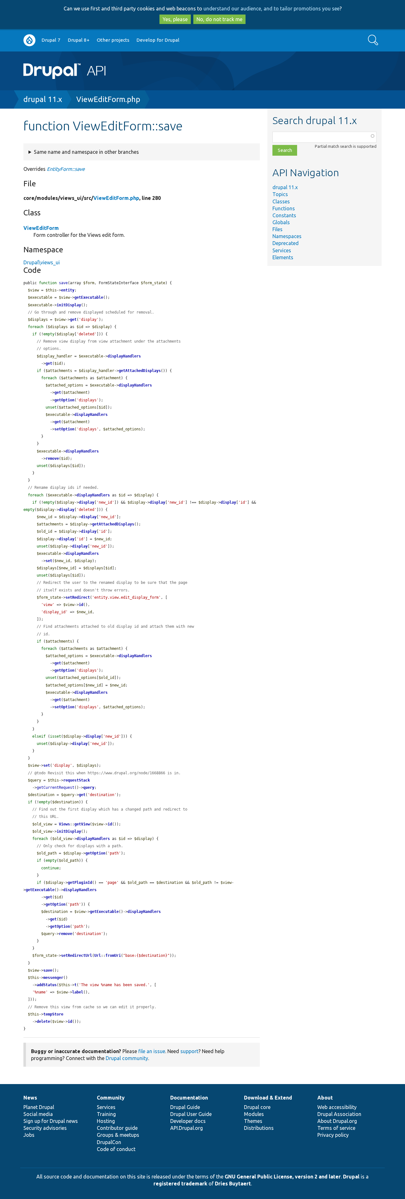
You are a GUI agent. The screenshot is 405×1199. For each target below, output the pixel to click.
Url (97, 955)
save (47, 970)
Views (64, 824)
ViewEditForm (41, 228)
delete (43, 1021)
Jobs (28, 1135)
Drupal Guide (185, 1107)
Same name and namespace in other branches (86, 152)
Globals (281, 222)
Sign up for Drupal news (50, 1121)
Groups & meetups (118, 1135)
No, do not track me (219, 19)
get (73, 319)
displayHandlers (124, 356)
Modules (254, 1114)
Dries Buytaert (233, 1183)
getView (82, 824)
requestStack (76, 780)
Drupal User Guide (191, 1114)
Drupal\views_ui (41, 262)
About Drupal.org (337, 1121)
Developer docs (188, 1121)
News (30, 1097)
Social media (38, 1114)
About (325, 1097)
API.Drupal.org (186, 1128)
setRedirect (77, 597)
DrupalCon (109, 1142)
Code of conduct (116, 1149)
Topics (280, 194)
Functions (283, 208)
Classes (281, 201)
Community (111, 1097)
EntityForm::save (66, 169)
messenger (53, 977)
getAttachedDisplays (140, 371)
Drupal (351, 1176)
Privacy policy (333, 1135)
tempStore (53, 1014)
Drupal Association (339, 1114)
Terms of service (336, 1128)
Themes (253, 1121)
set (49, 561)
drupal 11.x (42, 99)
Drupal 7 (50, 40)
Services (281, 250)
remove (52, 458)
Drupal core (257, 1107)
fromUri (113, 955)
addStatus (47, 985)
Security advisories (45, 1128)
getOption (64, 400)
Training (106, 1114)
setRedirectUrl (76, 955)
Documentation (189, 1097)
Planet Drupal (38, 1107)
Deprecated (285, 243)
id (81, 604)
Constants (284, 215)
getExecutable (88, 297)
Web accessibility (337, 1107)
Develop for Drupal (157, 40)
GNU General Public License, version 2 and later (283, 1176)
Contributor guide (117, 1128)
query (88, 787)
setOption (64, 429)
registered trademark (180, 1183)
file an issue (151, 1051)
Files (277, 229)
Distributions (259, 1128)
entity (67, 290)
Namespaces (287, 236)
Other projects (113, 40)
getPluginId (80, 882)
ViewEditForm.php (108, 99)
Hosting (106, 1121)
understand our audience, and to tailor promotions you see (271, 8)
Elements (282, 257)
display (86, 502)
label (77, 992)
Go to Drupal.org (29, 40)
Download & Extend (268, 1097)
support (189, 1051)
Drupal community (127, 1058)
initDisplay (69, 305)
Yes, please (175, 19)
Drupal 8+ (79, 40)
